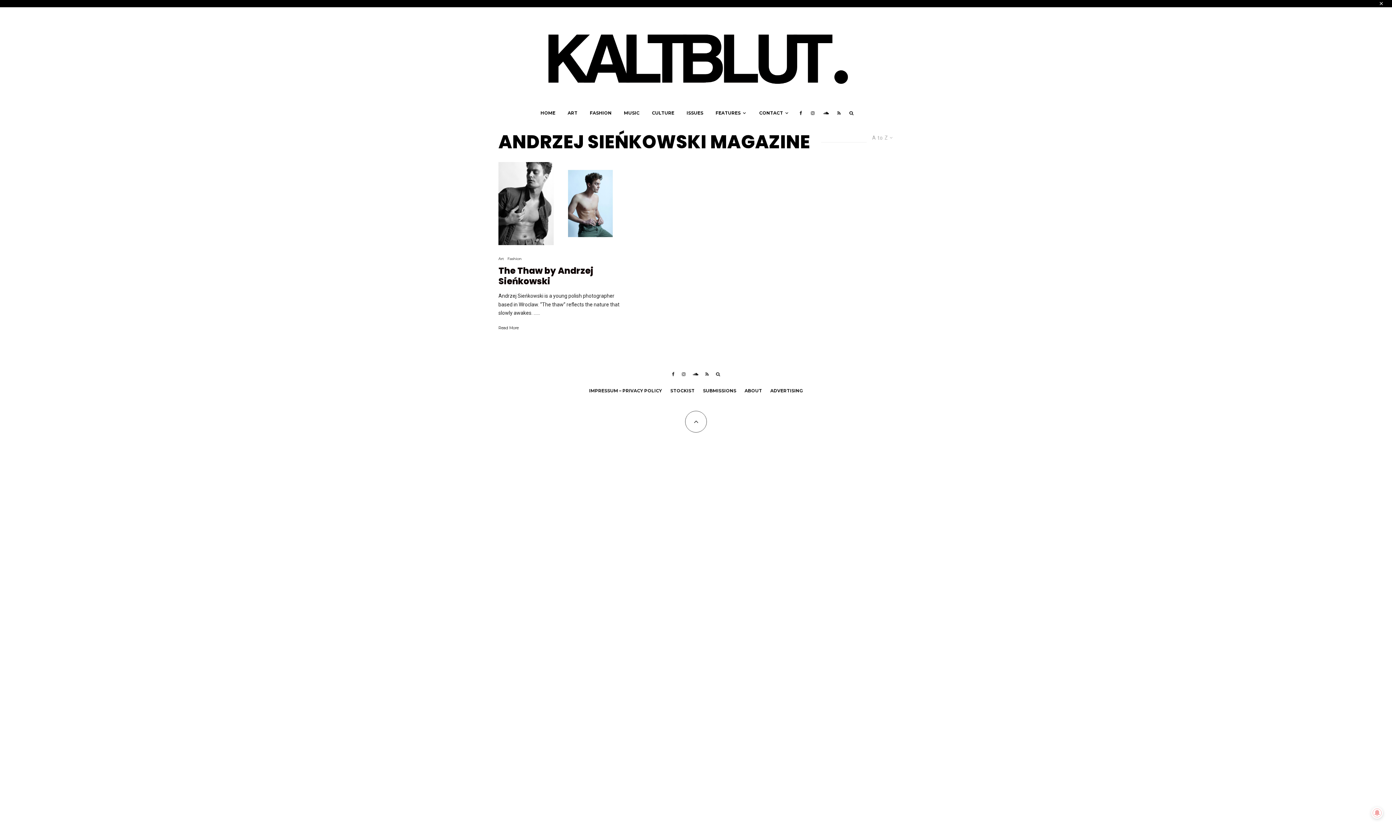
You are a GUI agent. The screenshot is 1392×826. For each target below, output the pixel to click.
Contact (771, 113)
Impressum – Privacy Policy (625, 390)
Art (572, 113)
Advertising (786, 390)
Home (547, 113)
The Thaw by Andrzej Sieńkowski (545, 276)
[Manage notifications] (1377, 813)
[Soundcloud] (826, 113)
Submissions (719, 390)
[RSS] (839, 113)
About (753, 390)
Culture (663, 113)
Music (631, 113)
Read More (508, 327)
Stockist (682, 390)
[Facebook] (801, 113)
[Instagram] (813, 113)
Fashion (601, 113)
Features (728, 113)
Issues (695, 113)
